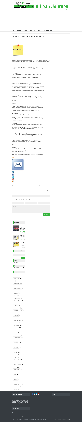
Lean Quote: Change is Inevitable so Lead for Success (29, 36)
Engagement (16, 305)
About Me (19, 30)
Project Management (17, 364)
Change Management (17, 288)
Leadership (22, 239)
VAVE (22, 384)
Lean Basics (16, 327)
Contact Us (68, 419)
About (55, 419)
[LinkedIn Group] (31, 172)
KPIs (15, 320)
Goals (21, 310)
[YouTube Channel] (31, 179)
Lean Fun (15, 332)
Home (14, 30)
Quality (15, 367)
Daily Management (17, 298)
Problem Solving (16, 359)
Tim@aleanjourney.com (56, 397)
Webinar (15, 389)
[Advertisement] (41, 20)
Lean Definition (16, 330)
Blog (51, 30)
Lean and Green (16, 325)
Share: (13, 185)
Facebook (40, 30)
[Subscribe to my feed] (31, 157)
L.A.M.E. (20, 320)
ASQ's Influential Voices (18, 283)
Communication (16, 290)
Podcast (15, 357)
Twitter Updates (32, 30)
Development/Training (17, 300)
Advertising (46, 30)
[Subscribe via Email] (31, 164)
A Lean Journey (51, 6)
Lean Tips (15, 352)
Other (21, 354)
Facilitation (16, 310)
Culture (15, 295)
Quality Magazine (17, 369)
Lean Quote (47, 190)
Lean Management (17, 337)
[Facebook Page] (31, 174)
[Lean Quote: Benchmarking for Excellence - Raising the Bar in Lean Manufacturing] (16, 245)
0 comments (36, 39)
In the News (16, 315)
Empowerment (16, 303)
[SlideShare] (31, 181)
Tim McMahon (16, 39)
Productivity (16, 362)
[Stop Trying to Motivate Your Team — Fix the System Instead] (16, 237)
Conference (16, 293)
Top (23, 416)
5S (14, 276)
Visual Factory (16, 386)
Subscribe (25, 30)
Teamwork (15, 384)
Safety (15, 374)
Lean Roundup (16, 347)
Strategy (15, 379)
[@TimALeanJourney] (31, 177)
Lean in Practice (22, 231)
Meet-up (15, 354)
